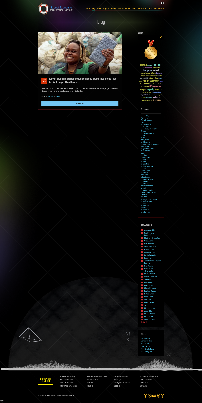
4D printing (145, 118)
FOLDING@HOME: (118, 383)
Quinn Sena (50, 96)
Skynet (143, 131)
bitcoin (153, 73)
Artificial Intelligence (147, 68)
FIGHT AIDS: (63, 383)
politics (144, 92)
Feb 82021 (44, 81)
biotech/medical (147, 166)
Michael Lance (149, 308)
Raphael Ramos (150, 291)
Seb (145, 305)
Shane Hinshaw (150, 288)
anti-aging (158, 65)
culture (158, 75)
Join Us (134, 8)
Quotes (150, 8)
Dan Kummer (149, 266)
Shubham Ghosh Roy (152, 238)
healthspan (154, 81)
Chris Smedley (149, 320)
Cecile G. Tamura (150, 277)
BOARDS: (142, 379)
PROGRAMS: (143, 383)
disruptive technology (149, 199)
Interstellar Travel (158, 84)
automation (145, 151)
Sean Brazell (148, 297)
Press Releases (159, 8)
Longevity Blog (146, 341)
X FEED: (62, 379)
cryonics (144, 188)
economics (145, 205)
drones (143, 203)
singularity (160, 95)
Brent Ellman (149, 302)
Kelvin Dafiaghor (150, 255)
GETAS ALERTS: (144, 376)
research (153, 95)
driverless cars (146, 201)
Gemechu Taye (149, 252)
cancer (148, 76)
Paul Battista (149, 250)
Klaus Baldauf (149, 274)
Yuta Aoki (147, 280)
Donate (127, 8)
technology (157, 97)
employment (145, 212)
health (146, 81)
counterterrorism (147, 186)
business (144, 173)
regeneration (145, 95)
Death (161, 75)
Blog (93, 8)
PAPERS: (89, 386)
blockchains (145, 171)
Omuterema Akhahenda (148, 270)
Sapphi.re (71, 395)
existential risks (144, 78)
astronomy (145, 146)
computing (145, 181)
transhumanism (147, 100)
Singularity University (149, 129)
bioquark (147, 70)
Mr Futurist (145, 344)
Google (140, 81)
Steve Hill (147, 300)
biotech (156, 70)
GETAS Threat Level (45, 381)
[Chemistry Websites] (151, 50)
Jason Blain (148, 311)
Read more (80, 103)
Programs (106, 8)
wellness (157, 100)
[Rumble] (162, 396)
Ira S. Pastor (148, 317)
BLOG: (88, 379)
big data (144, 155)
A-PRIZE (121, 8)
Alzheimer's (150, 65)
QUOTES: (142, 386)
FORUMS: (116, 386)
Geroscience (145, 338)
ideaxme (142, 84)
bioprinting (145, 164)
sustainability (149, 98)
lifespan (143, 89)
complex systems (147, 179)
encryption (145, 214)
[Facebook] (145, 396)
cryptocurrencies (147, 190)
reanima (148, 92)
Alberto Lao (148, 285)
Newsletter (142, 8)
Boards (99, 8)
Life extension (155, 86)
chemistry (144, 175)
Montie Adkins (149, 314)
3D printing (145, 116)
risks (156, 95)
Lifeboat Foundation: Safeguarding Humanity (56, 9)
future (156, 78)
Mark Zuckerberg (147, 133)
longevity (150, 89)
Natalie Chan (149, 294)
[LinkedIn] (154, 396)
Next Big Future (146, 346)
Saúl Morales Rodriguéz (149, 234)
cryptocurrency (153, 76)
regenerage (156, 92)
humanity (161, 81)
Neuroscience (160, 90)
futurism (160, 78)
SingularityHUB (146, 352)
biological (144, 160)
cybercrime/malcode (148, 192)
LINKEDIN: (116, 376)
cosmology (145, 184)
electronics (145, 210)
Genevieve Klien (150, 230)
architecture (145, 142)
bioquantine (156, 68)
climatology (145, 177)
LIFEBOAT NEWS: (91, 376)
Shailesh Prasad (150, 247)
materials (57, 96)
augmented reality (147, 149)
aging (142, 65)
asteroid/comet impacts (150, 144)
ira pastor (145, 87)
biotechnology (146, 73)
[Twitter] (150, 396)
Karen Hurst (148, 258)
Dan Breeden (149, 244)
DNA (142, 122)
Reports (113, 8)
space (143, 97)
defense (144, 197)
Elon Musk (145, 127)
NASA (156, 90)
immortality (149, 84)
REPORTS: (89, 383)
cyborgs (144, 195)
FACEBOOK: (63, 376)
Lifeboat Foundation (51, 395)
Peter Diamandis (147, 120)
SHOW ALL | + (144, 322)
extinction (151, 78)
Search (161, 37)
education (144, 208)
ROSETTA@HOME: (65, 386)
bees (143, 153)
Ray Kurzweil (146, 125)
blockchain (159, 73)
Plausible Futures (147, 349)
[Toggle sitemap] (158, 3)
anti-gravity (145, 140)
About (88, 8)
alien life (144, 138)
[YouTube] (158, 396)
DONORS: (116, 379)
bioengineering (146, 157)
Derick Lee (148, 282)
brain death (143, 76)
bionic (143, 162)
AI (146, 65)
